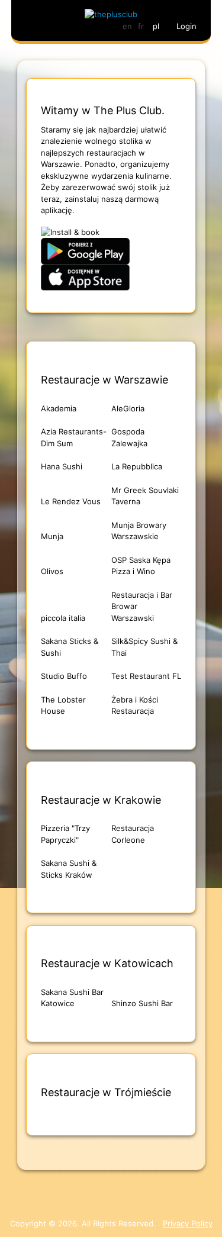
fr (141, 26)
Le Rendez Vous (71, 501)
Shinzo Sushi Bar (142, 1003)
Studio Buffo (64, 676)
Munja (52, 536)
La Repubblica (136, 466)
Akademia (58, 408)
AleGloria (127, 408)
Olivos (52, 571)
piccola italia (63, 618)
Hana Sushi (61, 466)
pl (156, 26)
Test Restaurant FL (146, 676)
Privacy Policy (188, 1223)
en (127, 26)
